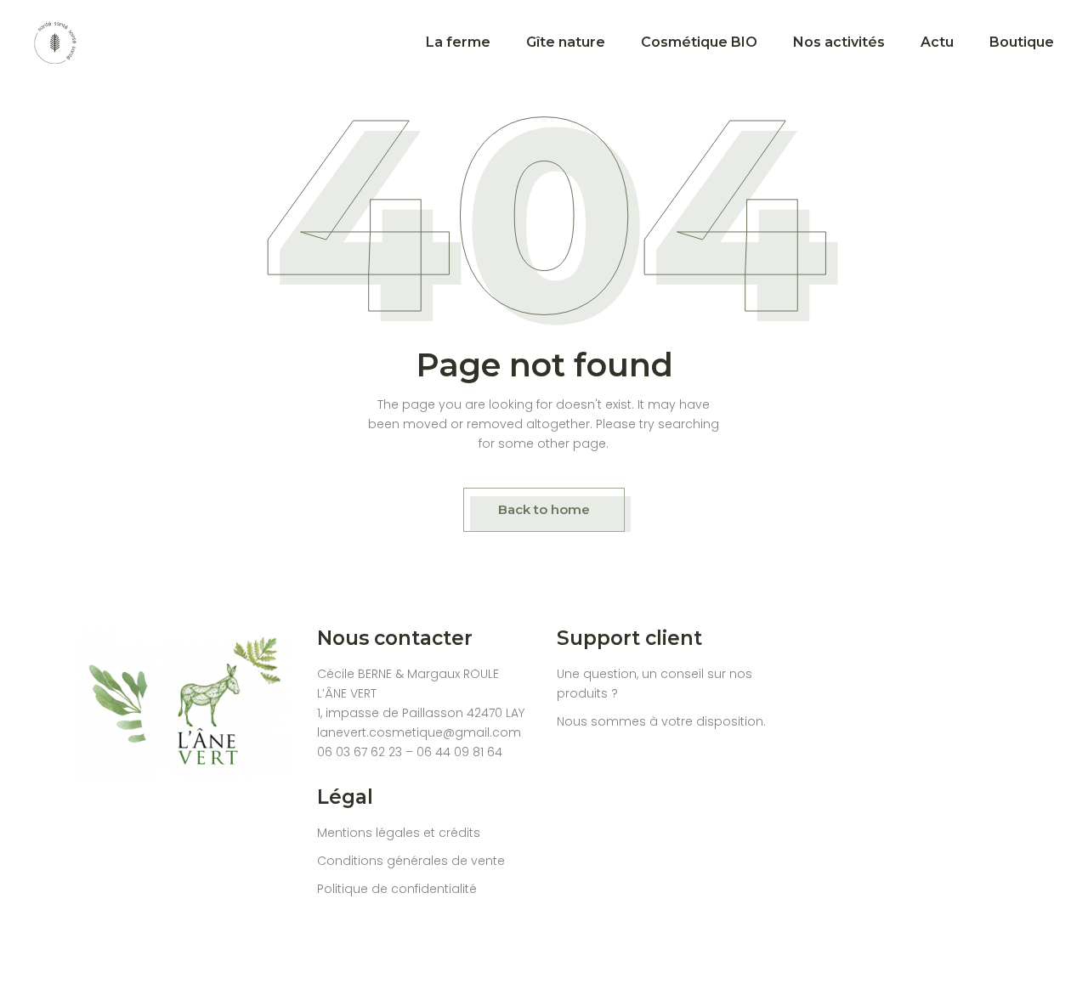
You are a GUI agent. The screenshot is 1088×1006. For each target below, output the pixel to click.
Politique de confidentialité (397, 888)
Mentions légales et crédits (398, 832)
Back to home (544, 509)
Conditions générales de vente (411, 860)
